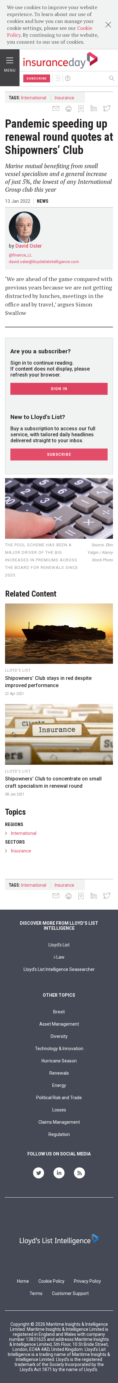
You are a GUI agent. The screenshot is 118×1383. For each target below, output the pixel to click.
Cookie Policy (51, 1281)
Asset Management (59, 1024)
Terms (36, 1293)
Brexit (59, 1011)
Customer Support (70, 1293)
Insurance (64, 97)
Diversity (59, 1036)
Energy (59, 1085)
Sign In (57, 78)
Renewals (59, 1073)
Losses (59, 1109)
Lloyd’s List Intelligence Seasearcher (59, 969)
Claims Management (59, 1122)
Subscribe (36, 78)
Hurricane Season (59, 1060)
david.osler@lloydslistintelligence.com (44, 261)
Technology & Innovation (59, 1048)
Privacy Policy (87, 1281)
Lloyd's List (59, 944)
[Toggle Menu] (10, 58)
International (33, 97)
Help (67, 78)
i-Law (59, 957)
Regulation (59, 1134)
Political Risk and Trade (59, 1097)
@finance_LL (20, 255)
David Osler (28, 246)
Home (23, 1281)
